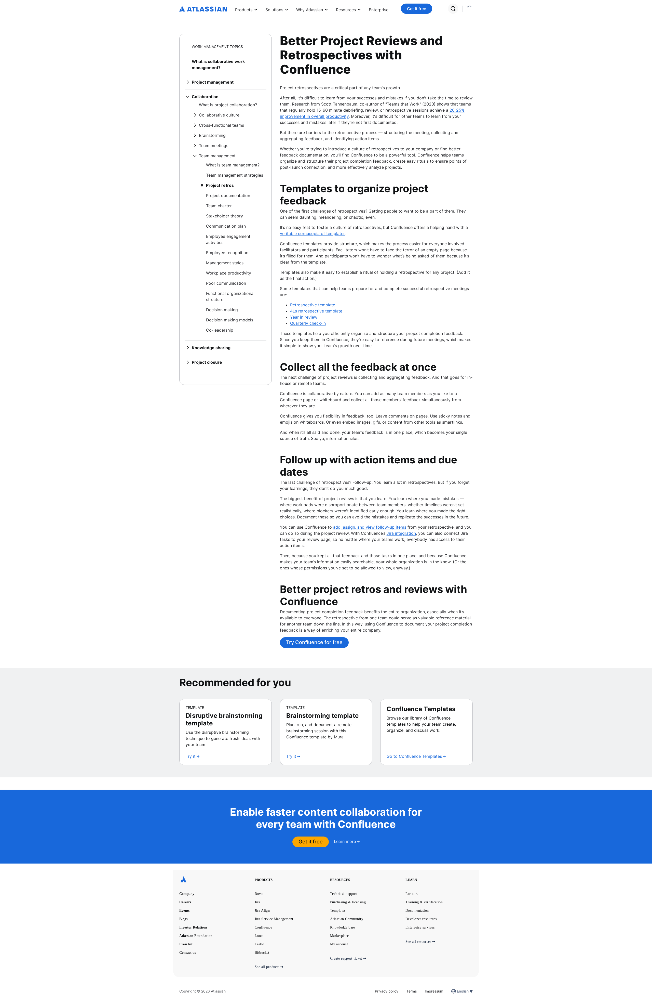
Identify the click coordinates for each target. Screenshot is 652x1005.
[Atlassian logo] (203, 9)
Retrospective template (312, 304)
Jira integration (401, 533)
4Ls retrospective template (316, 311)
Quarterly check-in (308, 323)
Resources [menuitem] (346, 9)
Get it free (416, 8)
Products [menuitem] (243, 9)
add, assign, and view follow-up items (369, 527)
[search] (453, 9)
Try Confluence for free (314, 642)
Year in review (303, 317)
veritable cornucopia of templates (312, 233)
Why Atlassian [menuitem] (309, 9)
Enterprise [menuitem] (378, 9)
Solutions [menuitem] (274, 9)
